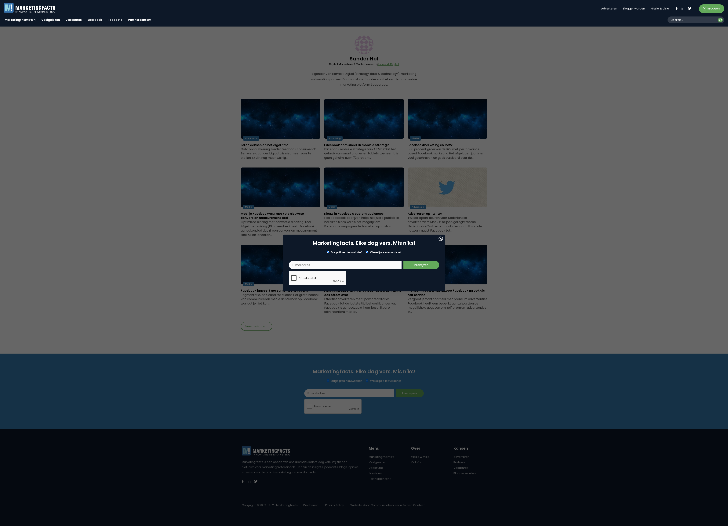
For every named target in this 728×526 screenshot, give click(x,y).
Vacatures (74, 20)
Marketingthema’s (19, 20)
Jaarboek (94, 20)
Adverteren (609, 8)
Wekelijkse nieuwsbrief (385, 252)
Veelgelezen (50, 20)
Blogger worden (634, 8)
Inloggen (713, 8)
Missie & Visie (660, 8)
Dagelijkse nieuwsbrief (346, 252)
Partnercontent (139, 20)
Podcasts (115, 20)
